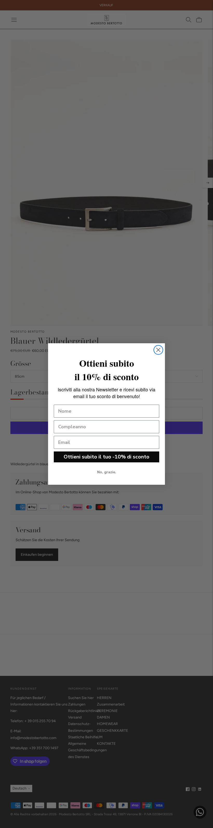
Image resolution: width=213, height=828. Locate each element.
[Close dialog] (158, 349)
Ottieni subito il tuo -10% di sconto (106, 456)
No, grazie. (106, 472)
